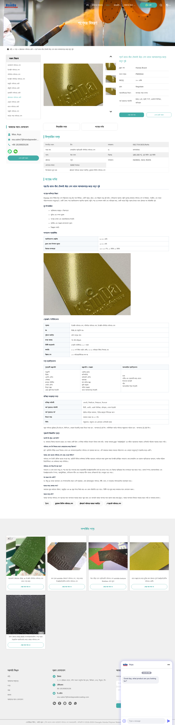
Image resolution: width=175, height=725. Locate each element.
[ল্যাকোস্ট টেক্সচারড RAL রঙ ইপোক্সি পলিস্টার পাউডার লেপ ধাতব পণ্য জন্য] (25, 556)
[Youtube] (70, 704)
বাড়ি (87, 5)
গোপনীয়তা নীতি (30, 722)
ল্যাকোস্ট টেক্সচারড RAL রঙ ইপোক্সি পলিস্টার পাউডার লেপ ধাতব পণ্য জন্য (25, 579)
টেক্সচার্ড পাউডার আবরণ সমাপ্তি (90, 503)
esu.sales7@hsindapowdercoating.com (30, 139)
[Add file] (124, 721)
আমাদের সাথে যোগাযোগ (130, 5)
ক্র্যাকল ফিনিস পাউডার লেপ (64, 503)
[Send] (169, 721)
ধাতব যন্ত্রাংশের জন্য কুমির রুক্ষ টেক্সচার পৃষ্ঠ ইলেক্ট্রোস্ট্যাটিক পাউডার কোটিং (149, 579)
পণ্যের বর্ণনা (99, 126)
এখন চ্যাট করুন (23, 158)
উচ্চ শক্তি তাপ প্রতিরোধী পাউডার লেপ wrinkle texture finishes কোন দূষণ (108, 579)
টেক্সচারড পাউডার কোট (26, 49)
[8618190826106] (75, 704)
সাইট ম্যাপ (40, 722)
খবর (9, 690)
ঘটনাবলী (116, 5)
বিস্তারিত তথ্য (61, 126)
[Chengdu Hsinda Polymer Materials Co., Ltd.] (11, 5)
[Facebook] (59, 704)
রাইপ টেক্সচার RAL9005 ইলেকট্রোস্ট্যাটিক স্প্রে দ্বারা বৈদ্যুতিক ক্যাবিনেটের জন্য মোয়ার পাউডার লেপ (26, 638)
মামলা (9, 695)
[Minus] (168, 664)
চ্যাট (149, 5)
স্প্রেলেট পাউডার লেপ (114, 503)
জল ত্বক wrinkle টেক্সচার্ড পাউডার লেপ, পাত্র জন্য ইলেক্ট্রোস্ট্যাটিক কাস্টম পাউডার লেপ (67, 579)
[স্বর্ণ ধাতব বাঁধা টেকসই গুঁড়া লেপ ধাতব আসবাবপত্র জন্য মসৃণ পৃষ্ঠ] (73, 84)
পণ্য (107, 5)
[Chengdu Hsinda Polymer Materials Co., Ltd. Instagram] (65, 704)
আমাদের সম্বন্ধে (97, 5)
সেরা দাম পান (131, 115)
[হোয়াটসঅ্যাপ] (9, 151)
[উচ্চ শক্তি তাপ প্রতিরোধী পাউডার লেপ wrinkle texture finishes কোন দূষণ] (108, 556)
